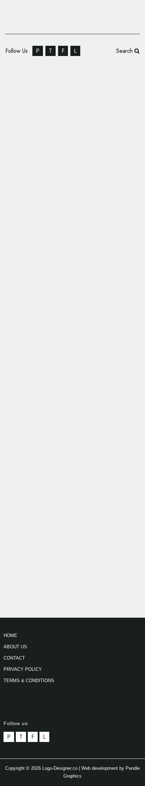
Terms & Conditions (29, 680)
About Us (15, 646)
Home (10, 635)
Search (125, 51)
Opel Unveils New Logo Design (57, 83)
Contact (14, 658)
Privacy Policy (23, 669)
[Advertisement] (72, 406)
